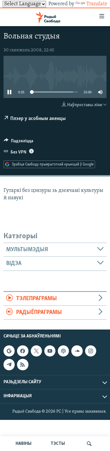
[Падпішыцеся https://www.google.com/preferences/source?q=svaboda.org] (9, 351)
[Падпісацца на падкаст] (63, 351)
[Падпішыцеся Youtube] (49, 351)
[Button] (18, 142)
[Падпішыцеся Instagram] (90, 351)
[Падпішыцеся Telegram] (9, 364)
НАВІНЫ (23, 443)
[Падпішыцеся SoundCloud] (76, 351)
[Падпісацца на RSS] (22, 364)
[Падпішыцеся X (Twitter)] (36, 351)
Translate (96, 4)
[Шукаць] (89, 443)
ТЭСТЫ (58, 443)
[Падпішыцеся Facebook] (22, 351)
